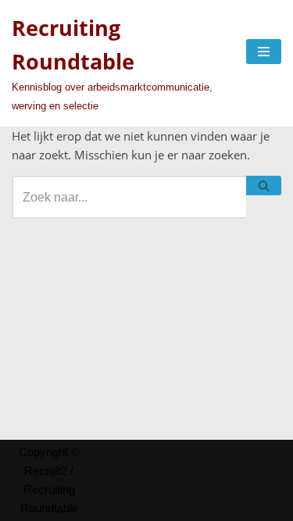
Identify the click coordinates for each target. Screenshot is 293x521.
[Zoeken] (263, 185)
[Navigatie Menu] (263, 51)
